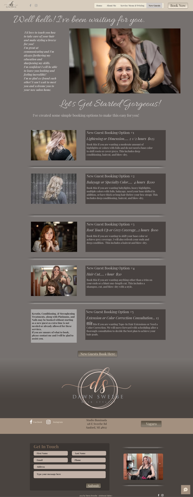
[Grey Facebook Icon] (30, 5)
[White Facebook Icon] (31, 422)
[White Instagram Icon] (48, 422)
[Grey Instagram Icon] (36, 5)
